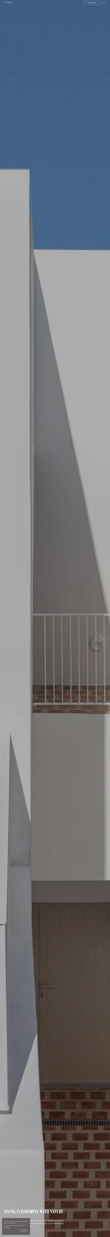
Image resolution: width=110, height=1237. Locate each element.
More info (7, 1227)
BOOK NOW (92, 3)
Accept (23, 1230)
